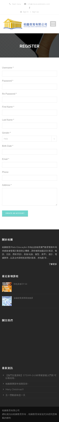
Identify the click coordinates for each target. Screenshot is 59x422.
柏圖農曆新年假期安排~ (17, 383)
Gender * (6, 133)
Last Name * (8, 120)
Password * (7, 81)
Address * (7, 185)
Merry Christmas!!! (14, 389)
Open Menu (53, 24)
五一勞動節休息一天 (15, 395)
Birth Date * (7, 146)
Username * (8, 68)
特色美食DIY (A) (20, 284)
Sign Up (35, 12)
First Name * (8, 107)
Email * (5, 159)
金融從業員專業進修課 (23, 298)
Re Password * (9, 94)
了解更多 (53, 264)
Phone (5, 172)
